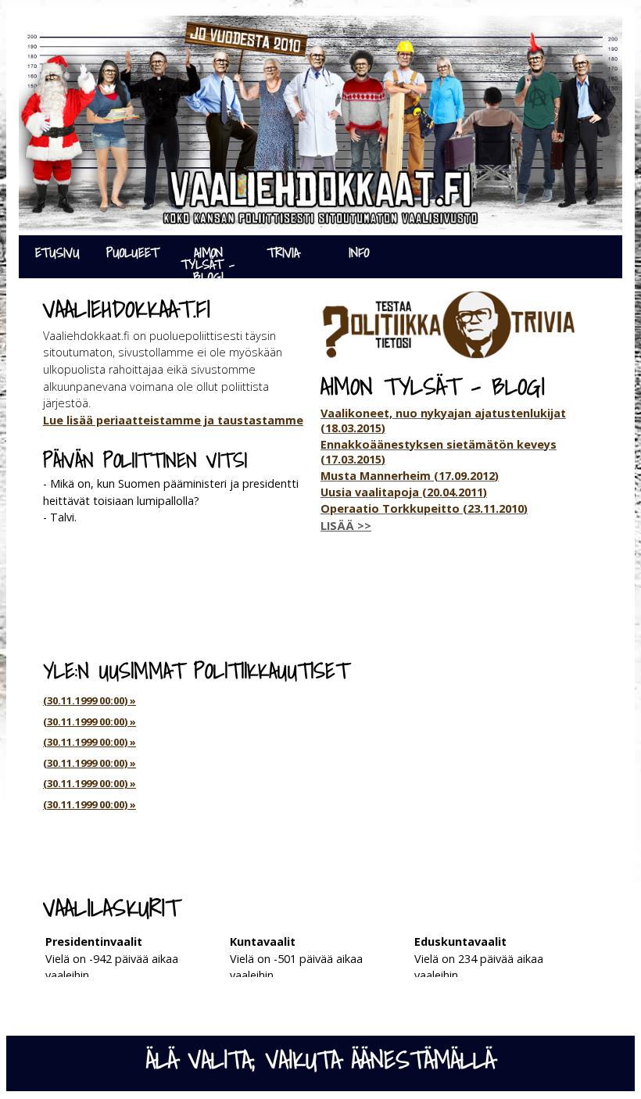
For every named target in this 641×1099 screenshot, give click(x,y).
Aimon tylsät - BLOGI (208, 260)
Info (359, 252)
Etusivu (57, 252)
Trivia (283, 252)
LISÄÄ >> (345, 525)
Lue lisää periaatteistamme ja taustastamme (173, 420)
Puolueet (132, 252)
